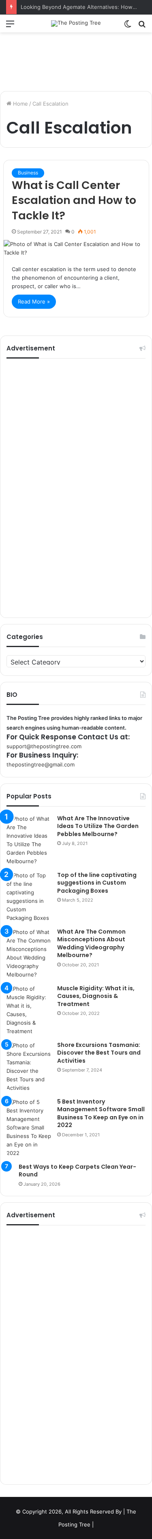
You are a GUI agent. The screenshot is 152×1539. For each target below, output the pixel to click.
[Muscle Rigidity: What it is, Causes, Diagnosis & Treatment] (28, 1010)
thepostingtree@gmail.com (40, 764)
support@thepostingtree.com (43, 746)
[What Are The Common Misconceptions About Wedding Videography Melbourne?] (28, 953)
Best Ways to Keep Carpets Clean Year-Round (77, 1171)
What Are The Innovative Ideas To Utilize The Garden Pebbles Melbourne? (98, 826)
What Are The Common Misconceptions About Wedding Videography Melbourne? (91, 943)
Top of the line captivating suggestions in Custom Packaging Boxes (97, 883)
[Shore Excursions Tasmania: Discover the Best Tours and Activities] (28, 1066)
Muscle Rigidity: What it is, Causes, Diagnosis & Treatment (96, 996)
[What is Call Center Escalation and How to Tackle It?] (76, 248)
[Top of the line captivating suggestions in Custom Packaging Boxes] (28, 896)
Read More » (34, 301)
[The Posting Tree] (76, 23)
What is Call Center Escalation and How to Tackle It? (74, 200)
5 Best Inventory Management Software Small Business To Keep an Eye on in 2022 (101, 1113)
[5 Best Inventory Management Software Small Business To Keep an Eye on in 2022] (28, 1127)
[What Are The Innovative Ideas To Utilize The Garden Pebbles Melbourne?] (28, 840)
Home (19, 103)
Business (28, 173)
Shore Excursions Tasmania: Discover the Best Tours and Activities (99, 1053)
